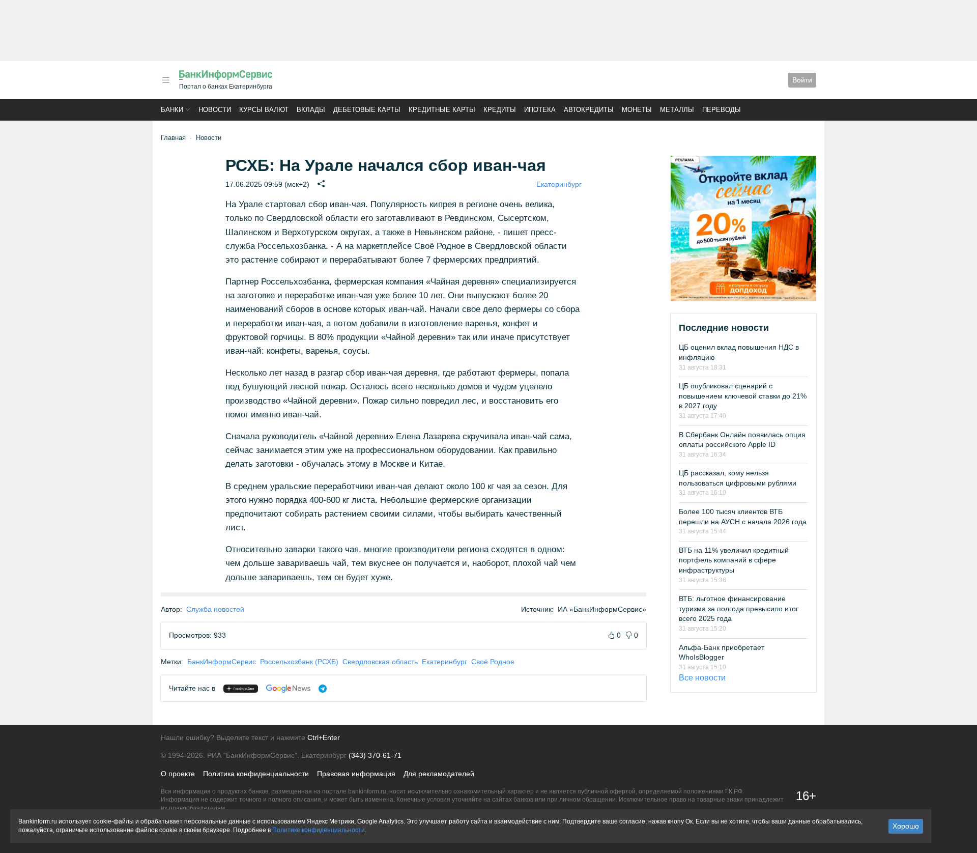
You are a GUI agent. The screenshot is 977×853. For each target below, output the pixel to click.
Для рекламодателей (439, 774)
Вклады (311, 109)
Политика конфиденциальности (256, 774)
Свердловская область (380, 662)
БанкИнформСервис (221, 662)
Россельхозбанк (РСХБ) (299, 662)
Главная (173, 137)
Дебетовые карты (366, 109)
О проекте (178, 774)
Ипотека (540, 109)
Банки (172, 109)
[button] (166, 80)
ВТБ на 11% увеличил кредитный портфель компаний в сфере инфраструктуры (734, 560)
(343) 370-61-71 (375, 755)
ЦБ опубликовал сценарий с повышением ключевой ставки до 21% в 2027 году (743, 396)
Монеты (637, 109)
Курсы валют (264, 109)
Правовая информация (356, 774)
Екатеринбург (559, 184)
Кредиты (499, 109)
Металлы (677, 109)
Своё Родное (492, 662)
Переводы (721, 109)
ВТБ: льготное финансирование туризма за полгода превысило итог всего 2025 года (738, 608)
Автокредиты (589, 109)
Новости (214, 109)
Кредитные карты (442, 109)
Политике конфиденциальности (318, 830)
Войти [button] (802, 80)
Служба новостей (215, 609)
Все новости (702, 677)
